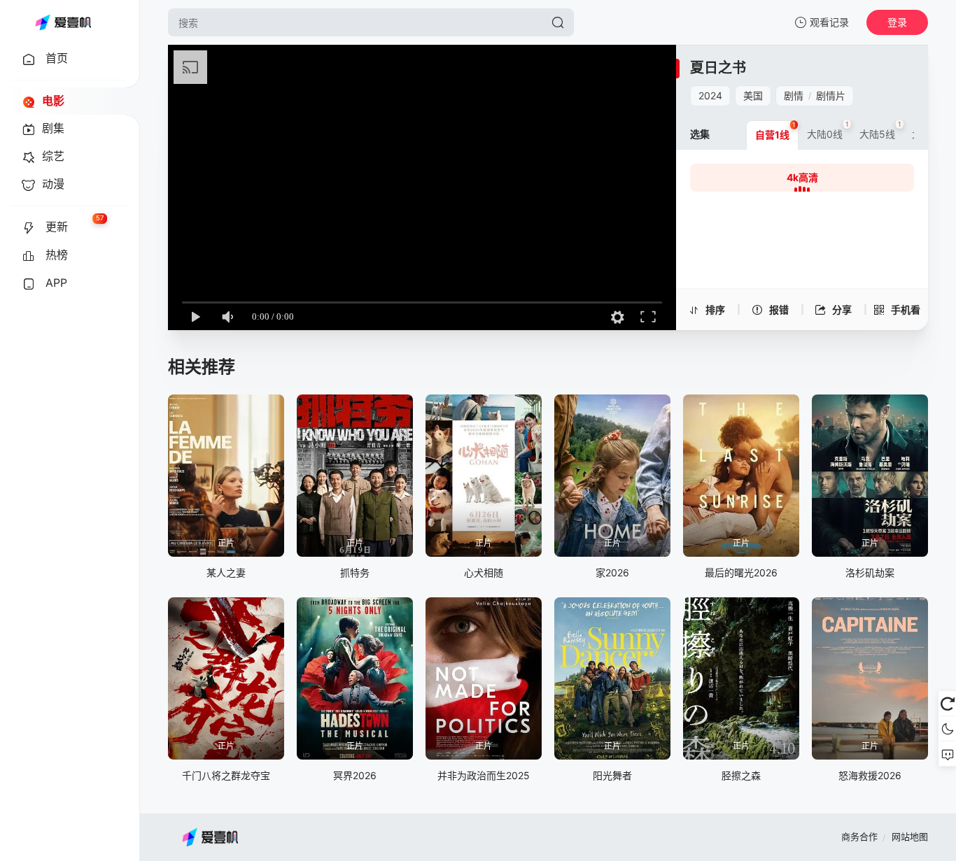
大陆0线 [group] (828, 130)
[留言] (947, 754)
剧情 (793, 95)
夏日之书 (718, 67)
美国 (753, 95)
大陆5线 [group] (880, 130)
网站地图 (910, 836)
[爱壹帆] (63, 22)
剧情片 (830, 95)
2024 (710, 95)
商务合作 (859, 836)
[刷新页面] (947, 703)
